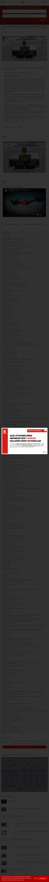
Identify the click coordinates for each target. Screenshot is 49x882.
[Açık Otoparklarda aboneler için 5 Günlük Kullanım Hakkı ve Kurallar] (24, 441)
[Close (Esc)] (45, 429)
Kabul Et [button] (43, 878)
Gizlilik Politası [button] (21, 880)
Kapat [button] (35, 878)
